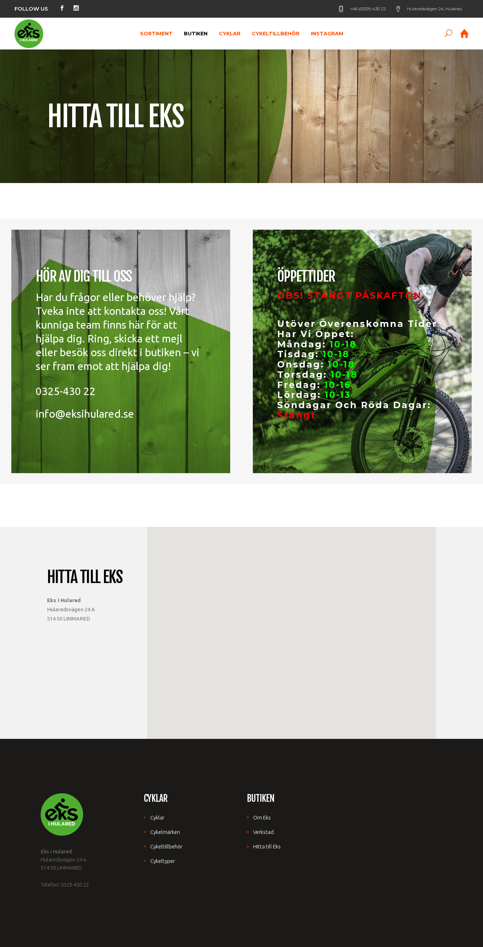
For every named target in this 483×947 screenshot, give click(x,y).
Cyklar (157, 817)
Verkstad (263, 832)
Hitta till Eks (267, 846)
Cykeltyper (162, 861)
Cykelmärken (165, 832)
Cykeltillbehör (166, 846)
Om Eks (262, 817)
